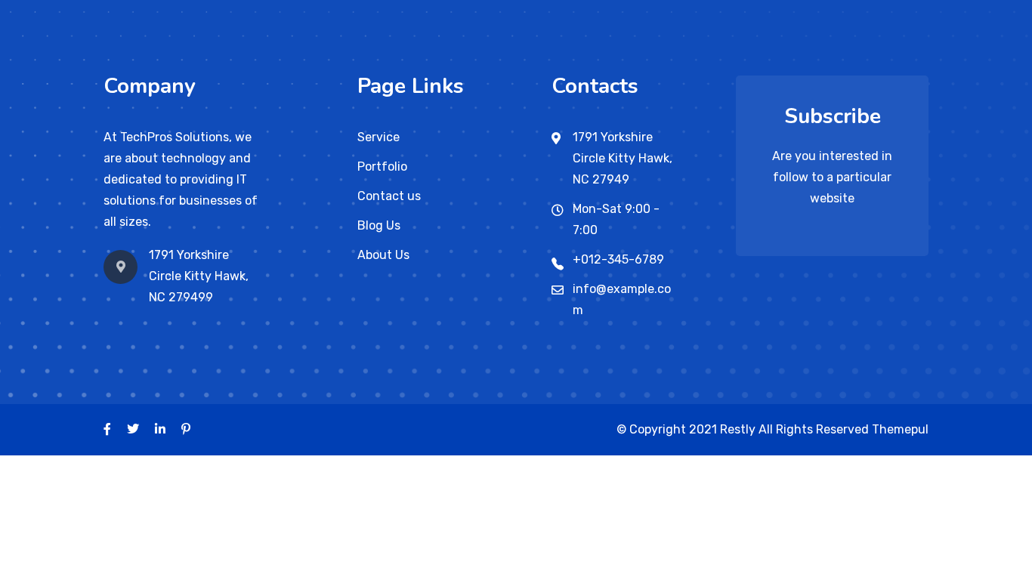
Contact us (389, 196)
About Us (383, 255)
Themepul (900, 429)
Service (378, 137)
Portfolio (382, 166)
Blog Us (378, 225)
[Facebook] (107, 429)
